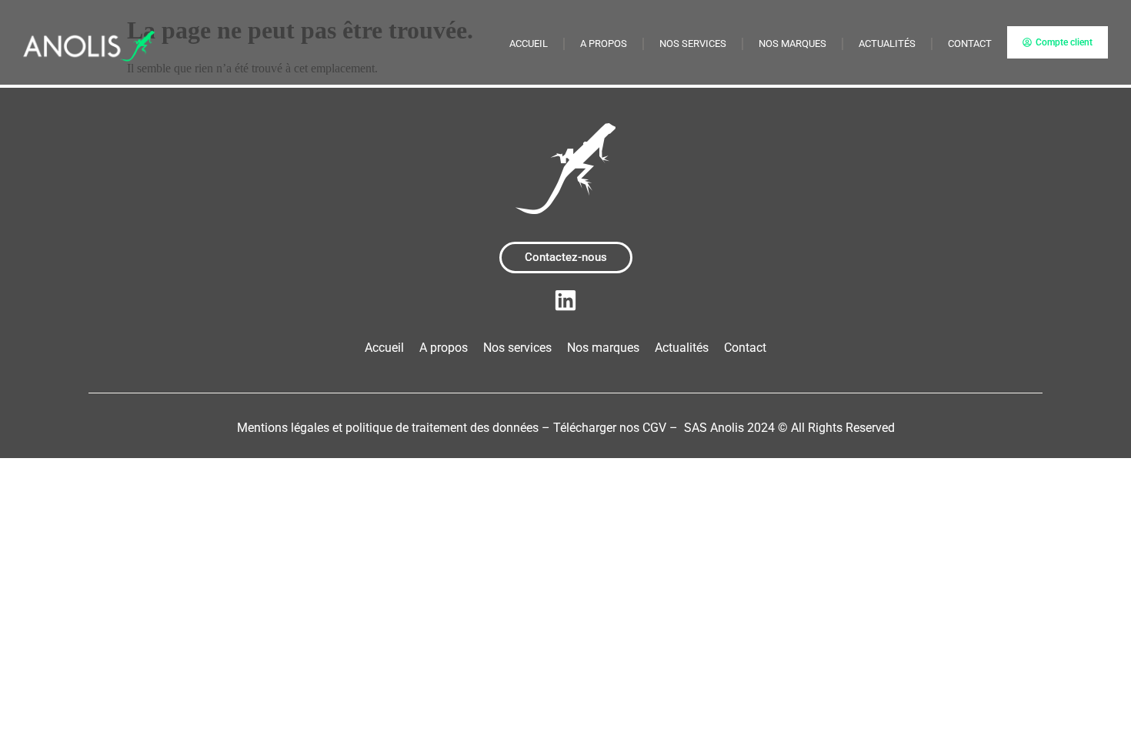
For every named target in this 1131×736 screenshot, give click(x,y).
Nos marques (792, 43)
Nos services (692, 43)
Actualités (887, 43)
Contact (970, 43)
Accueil (528, 43)
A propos (603, 43)
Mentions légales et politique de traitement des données (388, 427)
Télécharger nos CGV (609, 427)
